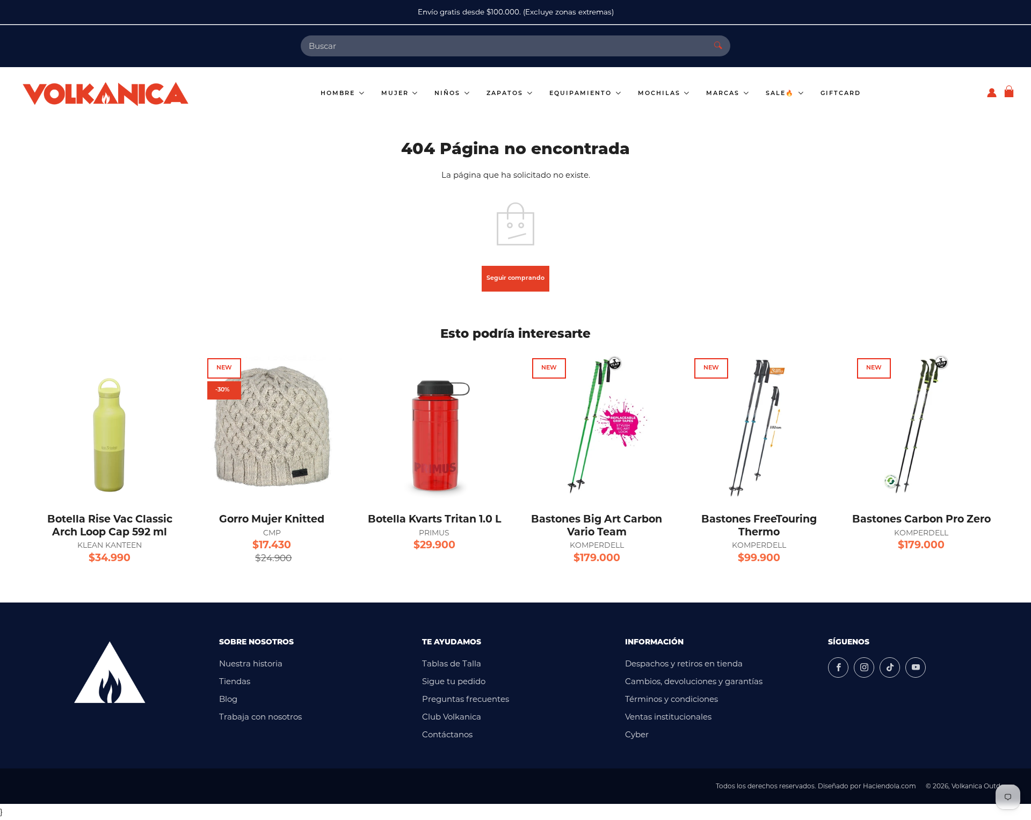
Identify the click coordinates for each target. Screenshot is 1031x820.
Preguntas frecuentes (465, 699)
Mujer (396, 94)
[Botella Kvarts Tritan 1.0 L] (434, 426)
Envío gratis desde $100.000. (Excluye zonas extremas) (516, 12)
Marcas (724, 94)
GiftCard (841, 94)
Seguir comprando (515, 278)
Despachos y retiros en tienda (684, 663)
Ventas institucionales (668, 717)
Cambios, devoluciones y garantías (694, 681)
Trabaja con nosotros (260, 717)
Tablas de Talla (451, 663)
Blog (228, 699)
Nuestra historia (250, 663)
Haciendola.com (889, 786)
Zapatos (506, 94)
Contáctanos (447, 734)
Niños (448, 94)
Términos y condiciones (671, 699)
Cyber (637, 734)
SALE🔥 (781, 94)
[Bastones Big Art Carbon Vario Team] (597, 426)
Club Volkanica (451, 717)
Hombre (339, 94)
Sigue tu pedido (453, 681)
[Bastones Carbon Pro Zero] (921, 426)
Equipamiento (581, 94)
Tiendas (234, 681)
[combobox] (503, 45)
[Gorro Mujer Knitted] (272, 426)
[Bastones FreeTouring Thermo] (759, 426)
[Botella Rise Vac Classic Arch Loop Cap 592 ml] (110, 426)
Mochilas (660, 94)
